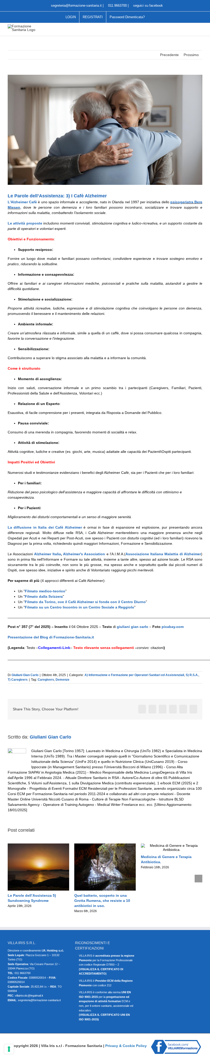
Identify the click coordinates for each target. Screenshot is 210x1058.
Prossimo (191, 55)
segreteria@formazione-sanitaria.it (76, 5)
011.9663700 (117, 5)
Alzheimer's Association (84, 554)
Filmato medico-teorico (45, 591)
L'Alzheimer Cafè (22, 202)
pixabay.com (173, 627)
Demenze (62, 679)
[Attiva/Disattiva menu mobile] (200, 28)
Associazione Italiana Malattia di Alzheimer (163, 554)
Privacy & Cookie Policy (126, 1046)
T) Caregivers (18, 679)
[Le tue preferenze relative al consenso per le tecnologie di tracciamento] (9, 1049)
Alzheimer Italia (47, 554)
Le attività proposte (25, 223)
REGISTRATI (93, 17)
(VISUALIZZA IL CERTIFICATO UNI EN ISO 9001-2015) (104, 1017)
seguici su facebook (147, 5)
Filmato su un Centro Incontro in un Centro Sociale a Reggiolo (79, 607)
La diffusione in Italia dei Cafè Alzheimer (45, 527)
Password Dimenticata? (127, 17)
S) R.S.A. (192, 675)
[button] (11, 878)
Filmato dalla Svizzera (44, 596)
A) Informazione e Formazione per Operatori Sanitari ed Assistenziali (134, 675)
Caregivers (46, 679)
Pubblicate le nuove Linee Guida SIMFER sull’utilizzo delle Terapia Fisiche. (103, 900)
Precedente (169, 55)
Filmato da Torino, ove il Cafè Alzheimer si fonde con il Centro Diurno (85, 602)
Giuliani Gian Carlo (25, 675)
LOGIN (71, 17)
